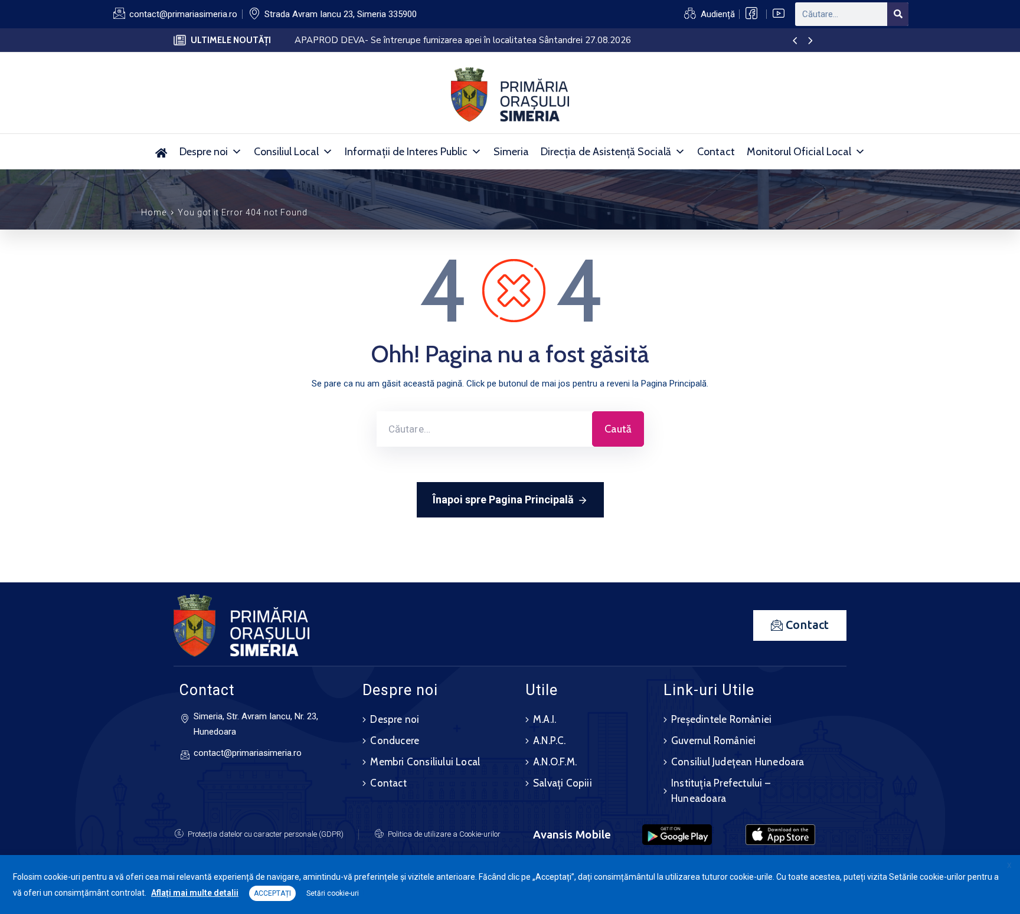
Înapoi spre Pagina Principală (503, 499)
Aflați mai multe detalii (194, 892)
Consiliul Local (286, 151)
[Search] (897, 14)
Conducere (394, 740)
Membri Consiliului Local (425, 762)
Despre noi (203, 151)
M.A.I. (544, 719)
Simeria (511, 151)
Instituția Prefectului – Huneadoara (720, 790)
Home (153, 212)
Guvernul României (713, 740)
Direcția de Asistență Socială (606, 151)
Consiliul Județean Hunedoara (738, 762)
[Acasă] (161, 151)
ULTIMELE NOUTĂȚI (231, 40)
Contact (716, 151)
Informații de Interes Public (406, 151)
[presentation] (794, 41)
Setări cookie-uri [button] (332, 893)
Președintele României (721, 719)
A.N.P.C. (549, 740)
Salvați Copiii (562, 783)
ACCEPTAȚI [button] (272, 893)
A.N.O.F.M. (555, 762)
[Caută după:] (484, 429)
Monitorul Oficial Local (799, 151)
